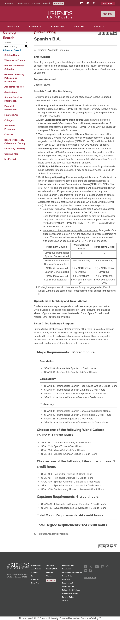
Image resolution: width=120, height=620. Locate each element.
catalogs (26, 618)
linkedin (85, 570)
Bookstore (66, 569)
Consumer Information (72, 572)
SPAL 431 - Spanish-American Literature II (63, 485)
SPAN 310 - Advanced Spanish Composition (67, 393)
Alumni (46, 3)
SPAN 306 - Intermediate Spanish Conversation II (69, 414)
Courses (8, 134)
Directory (88, 3)
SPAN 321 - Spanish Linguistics (60, 418)
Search (94, 3)
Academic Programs (9, 127)
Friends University (56, 12)
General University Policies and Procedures (14, 78)
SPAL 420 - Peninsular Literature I (59, 474)
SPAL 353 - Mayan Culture (55, 450)
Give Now (108, 3)
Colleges (9, 120)
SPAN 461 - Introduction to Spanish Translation (65, 504)
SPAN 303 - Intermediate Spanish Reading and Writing (72, 385)
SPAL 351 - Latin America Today (58, 442)
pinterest (107, 566)
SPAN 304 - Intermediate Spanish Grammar (66, 389)
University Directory (14, 148)
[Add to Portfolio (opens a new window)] (103, 33)
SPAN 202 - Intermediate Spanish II (62, 372)
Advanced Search (12, 50)
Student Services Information (13, 99)
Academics (35, 26)
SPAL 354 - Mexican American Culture (61, 454)
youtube (97, 566)
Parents (36, 3)
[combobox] (15, 42)
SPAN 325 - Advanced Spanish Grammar (65, 397)
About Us (79, 26)
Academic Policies (14, 86)
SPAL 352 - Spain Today (54, 446)
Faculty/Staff (23, 3)
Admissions (13, 26)
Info (110, 14)
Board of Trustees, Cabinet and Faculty (14, 141)
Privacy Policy (68, 597)
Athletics (58, 3)
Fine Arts (99, 26)
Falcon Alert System (71, 590)
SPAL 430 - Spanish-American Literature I (63, 481)
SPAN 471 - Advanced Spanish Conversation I (68, 422)
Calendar (81, 3)
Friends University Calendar (14, 67)
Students (9, 3)
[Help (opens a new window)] (115, 33)
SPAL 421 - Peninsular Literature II (59, 477)
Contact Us (67, 576)
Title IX (65, 600)
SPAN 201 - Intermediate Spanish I (62, 368)
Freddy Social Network (90, 570)
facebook (85, 566)
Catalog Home (12, 55)
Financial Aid (11, 115)
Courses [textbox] (7, 42)
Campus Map (11, 154)
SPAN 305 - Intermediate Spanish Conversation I (69, 411)
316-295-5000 (90, 577)
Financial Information (10, 107)
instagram (102, 566)
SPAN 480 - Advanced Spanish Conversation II (65, 507)
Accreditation (68, 565)
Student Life (57, 26)
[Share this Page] (107, 33)
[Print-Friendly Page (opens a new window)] (111, 33)
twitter (91, 566)
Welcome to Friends (14, 60)
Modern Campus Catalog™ (86, 618)
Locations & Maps (70, 593)
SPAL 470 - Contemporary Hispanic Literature (65, 489)
